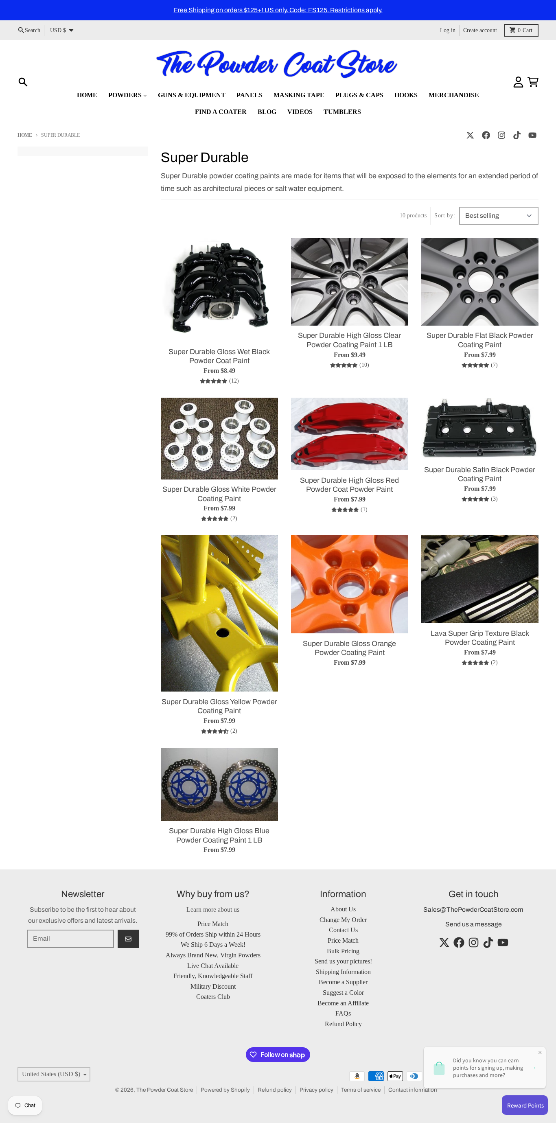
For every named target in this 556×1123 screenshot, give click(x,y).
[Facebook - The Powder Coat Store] (486, 135)
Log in (447, 30)
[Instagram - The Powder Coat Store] (501, 135)
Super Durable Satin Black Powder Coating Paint (479, 474)
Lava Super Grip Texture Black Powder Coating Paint (480, 638)
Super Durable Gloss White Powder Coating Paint (219, 494)
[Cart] (533, 82)
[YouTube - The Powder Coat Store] (532, 135)
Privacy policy (316, 1090)
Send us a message (473, 924)
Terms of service (361, 1090)
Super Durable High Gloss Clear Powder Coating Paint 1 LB (349, 340)
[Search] (23, 82)
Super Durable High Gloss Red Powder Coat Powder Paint (349, 485)
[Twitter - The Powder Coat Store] (470, 135)
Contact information (412, 1090)
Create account (480, 30)
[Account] (518, 82)
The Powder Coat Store (164, 1090)
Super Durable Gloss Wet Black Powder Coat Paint (219, 356)
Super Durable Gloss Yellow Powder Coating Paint (219, 706)
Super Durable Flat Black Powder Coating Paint (480, 340)
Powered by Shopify (225, 1090)
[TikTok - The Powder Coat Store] (517, 135)
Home (25, 135)
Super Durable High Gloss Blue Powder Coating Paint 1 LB (219, 835)
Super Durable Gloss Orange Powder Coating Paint (349, 648)
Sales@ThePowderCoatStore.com (473, 909)
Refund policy (275, 1090)
